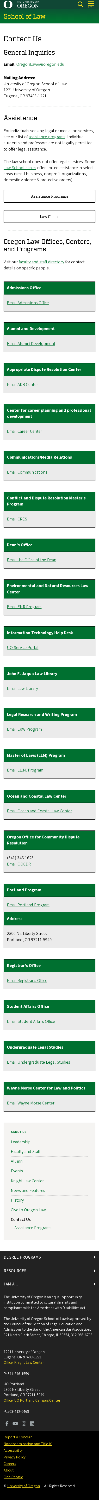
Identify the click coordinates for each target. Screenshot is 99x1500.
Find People (13, 1477)
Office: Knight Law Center (24, 1362)
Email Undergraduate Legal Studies (38, 1062)
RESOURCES (15, 1271)
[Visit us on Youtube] (15, 1424)
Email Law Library (22, 688)
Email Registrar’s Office (27, 981)
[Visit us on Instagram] (24, 1424)
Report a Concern (18, 1437)
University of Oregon (23, 1486)
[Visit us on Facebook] (7, 1424)
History (17, 1200)
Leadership (21, 1142)
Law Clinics (49, 216)
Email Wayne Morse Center (30, 1103)
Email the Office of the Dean (31, 560)
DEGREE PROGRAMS (22, 1257)
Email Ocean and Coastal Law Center (39, 811)
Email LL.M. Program (25, 770)
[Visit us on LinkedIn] (32, 1424)
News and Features (28, 1191)
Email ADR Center (22, 385)
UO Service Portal (22, 648)
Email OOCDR (19, 864)
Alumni (17, 1161)
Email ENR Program (24, 607)
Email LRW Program (24, 729)
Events (17, 1171)
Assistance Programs (49, 196)
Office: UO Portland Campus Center (32, 1400)
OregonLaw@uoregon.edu (40, 64)
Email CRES (17, 519)
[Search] (80, 4)
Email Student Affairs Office (31, 1021)
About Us (18, 1132)
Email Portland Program (28, 905)
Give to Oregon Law (28, 1210)
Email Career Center (24, 431)
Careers (10, 1463)
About (9, 1470)
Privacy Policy (14, 1457)
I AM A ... (11, 1284)
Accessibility (13, 1450)
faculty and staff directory (41, 262)
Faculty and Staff (25, 1152)
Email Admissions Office (28, 303)
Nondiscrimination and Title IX (28, 1444)
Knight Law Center (27, 1181)
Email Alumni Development (31, 344)
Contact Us (21, 1220)
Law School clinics (20, 168)
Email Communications (27, 472)
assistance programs (47, 137)
